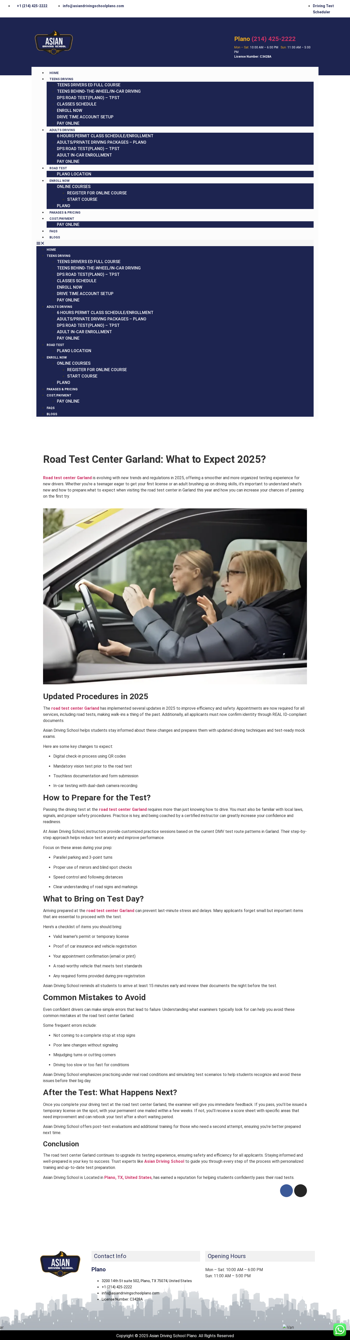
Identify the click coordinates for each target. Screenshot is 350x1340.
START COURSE (82, 199)
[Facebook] (286, 1190)
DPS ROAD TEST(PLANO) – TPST (88, 97)
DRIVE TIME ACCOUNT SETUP (85, 116)
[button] (174, 243)
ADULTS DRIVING (62, 130)
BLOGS (54, 237)
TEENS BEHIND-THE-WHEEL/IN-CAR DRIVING (99, 91)
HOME (54, 73)
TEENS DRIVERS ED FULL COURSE (88, 84)
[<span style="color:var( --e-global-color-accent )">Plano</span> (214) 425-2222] (238, 28)
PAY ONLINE (68, 123)
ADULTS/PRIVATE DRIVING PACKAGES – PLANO (101, 142)
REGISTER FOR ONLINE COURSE (97, 193)
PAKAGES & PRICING (64, 212)
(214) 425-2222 (265, 39)
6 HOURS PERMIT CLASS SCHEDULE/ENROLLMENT (105, 135)
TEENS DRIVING (61, 79)
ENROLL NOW (69, 110)
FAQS (53, 231)
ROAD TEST (58, 168)
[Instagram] (300, 1190)
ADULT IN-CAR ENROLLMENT (84, 155)
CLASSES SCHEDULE (76, 104)
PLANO (63, 205)
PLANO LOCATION (74, 174)
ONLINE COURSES (73, 186)
